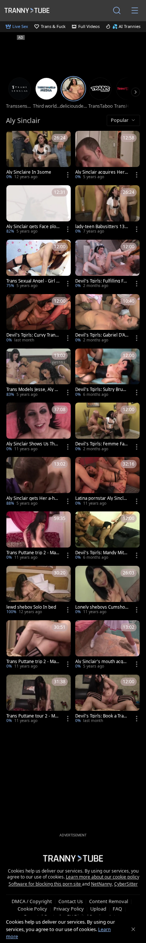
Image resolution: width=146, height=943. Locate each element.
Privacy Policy (69, 908)
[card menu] (67, 174)
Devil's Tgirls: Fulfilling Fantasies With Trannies (101, 281)
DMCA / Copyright (32, 901)
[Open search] (117, 10)
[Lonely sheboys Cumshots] (107, 591)
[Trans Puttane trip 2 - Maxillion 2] (38, 536)
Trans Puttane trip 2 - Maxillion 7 (32, 661)
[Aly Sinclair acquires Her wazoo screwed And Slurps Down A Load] (107, 156)
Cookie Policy (32, 908)
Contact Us (70, 901)
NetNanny (101, 884)
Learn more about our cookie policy (102, 877)
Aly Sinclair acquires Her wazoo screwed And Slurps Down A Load (101, 172)
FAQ (117, 908)
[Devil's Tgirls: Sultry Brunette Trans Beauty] (107, 373)
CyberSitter (126, 884)
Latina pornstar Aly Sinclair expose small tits (101, 498)
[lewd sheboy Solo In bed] (38, 591)
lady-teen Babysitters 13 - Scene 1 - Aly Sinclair (101, 226)
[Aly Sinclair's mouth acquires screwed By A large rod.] (107, 645)
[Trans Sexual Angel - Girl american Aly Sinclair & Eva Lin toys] (38, 265)
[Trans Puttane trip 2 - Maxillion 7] (38, 645)
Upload (98, 908)
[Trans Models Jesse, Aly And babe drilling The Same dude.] (38, 373)
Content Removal (108, 901)
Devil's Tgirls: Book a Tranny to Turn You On (100, 716)
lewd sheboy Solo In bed (31, 607)
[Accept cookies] (133, 929)
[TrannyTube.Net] (26, 10)
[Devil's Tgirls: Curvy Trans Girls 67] (38, 319)
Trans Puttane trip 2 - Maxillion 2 (32, 553)
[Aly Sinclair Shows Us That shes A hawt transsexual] (38, 427)
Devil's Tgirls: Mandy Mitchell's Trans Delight (100, 553)
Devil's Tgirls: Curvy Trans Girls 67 (32, 335)
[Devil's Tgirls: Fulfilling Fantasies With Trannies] (107, 265)
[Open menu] (135, 10)
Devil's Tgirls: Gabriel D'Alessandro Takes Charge (100, 335)
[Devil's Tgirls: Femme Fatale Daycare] (107, 427)
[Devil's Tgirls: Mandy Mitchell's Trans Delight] (107, 536)
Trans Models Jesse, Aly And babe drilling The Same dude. (32, 389)
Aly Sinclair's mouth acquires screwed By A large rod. (101, 661)
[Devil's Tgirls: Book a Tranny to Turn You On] (107, 700)
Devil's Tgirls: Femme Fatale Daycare (101, 444)
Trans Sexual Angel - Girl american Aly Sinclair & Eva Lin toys (32, 281)
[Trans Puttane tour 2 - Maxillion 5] (38, 700)
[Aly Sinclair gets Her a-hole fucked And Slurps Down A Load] (38, 482)
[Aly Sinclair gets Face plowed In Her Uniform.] (38, 210)
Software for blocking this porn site (45, 884)
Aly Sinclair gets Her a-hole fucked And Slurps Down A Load (33, 498)
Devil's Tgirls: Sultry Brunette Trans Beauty (101, 389)
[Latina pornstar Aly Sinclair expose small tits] (107, 482)
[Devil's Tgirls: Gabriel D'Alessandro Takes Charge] (107, 319)
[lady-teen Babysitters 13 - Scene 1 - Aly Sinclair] (107, 210)
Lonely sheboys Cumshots (101, 607)
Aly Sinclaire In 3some (28, 172)
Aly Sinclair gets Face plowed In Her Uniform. (33, 226)
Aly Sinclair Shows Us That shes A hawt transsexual (32, 444)
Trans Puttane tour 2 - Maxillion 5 (33, 716)
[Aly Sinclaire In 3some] (38, 156)
